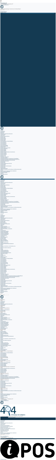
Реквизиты (2, 14)
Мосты (1, 63)
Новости (1, 124)
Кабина (1, 59)
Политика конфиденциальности (6, 16)
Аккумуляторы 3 (3, 24)
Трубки (1, 88)
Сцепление (2, 70)
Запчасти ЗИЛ (2, 20)
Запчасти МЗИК (3, 29)
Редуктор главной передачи (5, 81)
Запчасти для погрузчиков (5, 27)
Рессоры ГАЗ (2, 37)
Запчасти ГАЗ (2, 19)
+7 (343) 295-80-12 (3, 11)
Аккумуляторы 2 (3, 23)
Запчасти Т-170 (3, 107)
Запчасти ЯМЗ (3, 26)
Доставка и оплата (3, 123)
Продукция (2, 53)
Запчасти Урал (3, 72)
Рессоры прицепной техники (5, 117)
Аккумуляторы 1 (3, 93)
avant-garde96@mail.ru (4, 4)
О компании (2, 49)
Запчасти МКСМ (3, 102)
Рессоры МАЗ (2, 116)
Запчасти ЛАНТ (3, 28)
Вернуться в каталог (12, 417)
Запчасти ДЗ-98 (3, 31)
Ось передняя (3, 64)
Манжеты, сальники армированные (7, 77)
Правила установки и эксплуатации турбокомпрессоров (10, 41)
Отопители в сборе (3, 34)
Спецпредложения (4, 125)
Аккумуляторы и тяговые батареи (6, 22)
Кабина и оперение (4, 74)
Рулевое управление (4, 66)
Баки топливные (3, 73)
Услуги (1, 121)
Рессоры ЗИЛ (2, 38)
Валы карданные (3, 56)
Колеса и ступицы (3, 60)
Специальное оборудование (5, 86)
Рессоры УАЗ (2, 166)
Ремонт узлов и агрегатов (5, 43)
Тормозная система (3, 87)
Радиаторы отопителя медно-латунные (7, 111)
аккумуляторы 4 (3, 95)
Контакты (2, 126)
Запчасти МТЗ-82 (3, 105)
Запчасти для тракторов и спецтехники (7, 30)
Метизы (1, 78)
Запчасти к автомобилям (4, 54)
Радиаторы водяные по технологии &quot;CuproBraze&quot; (11, 109)
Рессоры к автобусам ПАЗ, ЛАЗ (6, 39)
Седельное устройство (4, 67)
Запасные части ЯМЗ (4, 25)
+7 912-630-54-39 (3, 3)
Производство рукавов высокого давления (8, 42)
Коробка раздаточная (4, 76)
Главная (1, 48)
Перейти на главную (4, 417)
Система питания (3, 69)
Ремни (1, 82)
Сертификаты (2, 17)
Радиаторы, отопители (4, 33)
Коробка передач (3, 61)
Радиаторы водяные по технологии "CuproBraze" (9, 35)
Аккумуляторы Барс (4, 96)
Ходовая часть (3, 89)
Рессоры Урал (3, 118)
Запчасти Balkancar (3, 99)
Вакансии (2, 15)
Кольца (1, 75)
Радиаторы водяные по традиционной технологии (9, 36)
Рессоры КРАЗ (3, 115)
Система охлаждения (4, 68)
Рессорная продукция (4, 112)
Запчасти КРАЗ (3, 21)
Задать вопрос (3, 419)
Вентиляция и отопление (5, 57)
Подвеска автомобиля (4, 65)
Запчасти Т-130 (3, 106)
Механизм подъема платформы (6, 62)
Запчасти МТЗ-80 (3, 32)
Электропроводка (3, 90)
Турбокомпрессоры (4, 40)
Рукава (1, 83)
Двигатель (2, 58)
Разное (1, 80)
